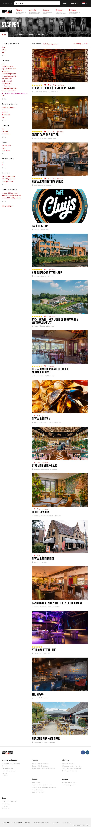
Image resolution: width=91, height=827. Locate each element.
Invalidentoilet (7, 79)
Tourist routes (37, 790)
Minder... (4, 99)
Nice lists (5, 806)
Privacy (27, 822)
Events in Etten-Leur (69, 782)
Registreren (74, 3)
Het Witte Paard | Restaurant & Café (54, 88)
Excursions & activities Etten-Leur (44, 787)
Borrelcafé (5, 134)
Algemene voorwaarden (41, 822)
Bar (3, 129)
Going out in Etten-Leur (40, 766)
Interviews (5, 809)
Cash (3, 110)
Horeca (35, 760)
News (4, 798)
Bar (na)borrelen (7, 66)
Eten (12, 35)
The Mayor (38, 694)
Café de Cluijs (40, 226)
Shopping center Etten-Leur (72, 766)
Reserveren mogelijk (9, 88)
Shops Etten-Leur (68, 763)
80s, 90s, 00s (6, 146)
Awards (4, 773)
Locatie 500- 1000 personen (11, 198)
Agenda (65, 779)
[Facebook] (83, 752)
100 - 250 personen (8, 176)
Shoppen (65, 760)
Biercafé (5, 131)
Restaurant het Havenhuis (47, 181)
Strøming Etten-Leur (44, 465)
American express (8, 107)
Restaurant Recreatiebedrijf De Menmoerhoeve (51, 370)
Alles (4, 35)
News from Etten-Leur (9, 801)
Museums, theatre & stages (42, 785)
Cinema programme (69, 785)
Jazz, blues (6, 151)
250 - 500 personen (8, 179)
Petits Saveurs (40, 512)
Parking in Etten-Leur (69, 771)
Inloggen (64, 3)
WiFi (3, 96)
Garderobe (5, 71)
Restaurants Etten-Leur (40, 763)
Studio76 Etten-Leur (44, 650)
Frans (4, 47)
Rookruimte (6, 86)
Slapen (30, 35)
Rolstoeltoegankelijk (9, 76)
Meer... (4, 55)
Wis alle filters (8, 206)
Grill (3, 52)
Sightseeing (36, 782)
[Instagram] (87, 752)
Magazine (5, 766)
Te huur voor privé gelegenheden (13, 93)
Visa (3, 117)
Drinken (20, 35)
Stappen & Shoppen (9, 760)
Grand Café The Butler (45, 134)
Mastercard (6, 115)
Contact (4, 776)
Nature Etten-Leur (38, 792)
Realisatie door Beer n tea (81, 825)
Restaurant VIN (41, 419)
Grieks (4, 50)
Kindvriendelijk (7, 81)
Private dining (7, 83)
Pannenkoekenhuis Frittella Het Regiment (57, 603)
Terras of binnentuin (9, 91)
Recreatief (41, 35)
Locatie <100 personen (10, 193)
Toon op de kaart (81, 44)
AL (2, 162)
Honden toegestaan (9, 74)
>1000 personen (7, 181)
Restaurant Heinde (43, 559)
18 (2, 165)
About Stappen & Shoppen (11, 763)
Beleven (35, 779)
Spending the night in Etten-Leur (43, 768)
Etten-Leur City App (8, 771)
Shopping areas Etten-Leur (71, 768)
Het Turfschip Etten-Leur (47, 272)
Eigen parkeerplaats (9, 69)
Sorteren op (36, 44)
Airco (3, 64)
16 (49, 85)
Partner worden (7, 768)
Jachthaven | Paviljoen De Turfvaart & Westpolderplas (55, 320)
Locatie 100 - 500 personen (11, 195)
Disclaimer (55, 822)
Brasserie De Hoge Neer (46, 738)
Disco (4, 148)
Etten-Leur (6, 3)
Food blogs (6, 804)
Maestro (5, 112)
